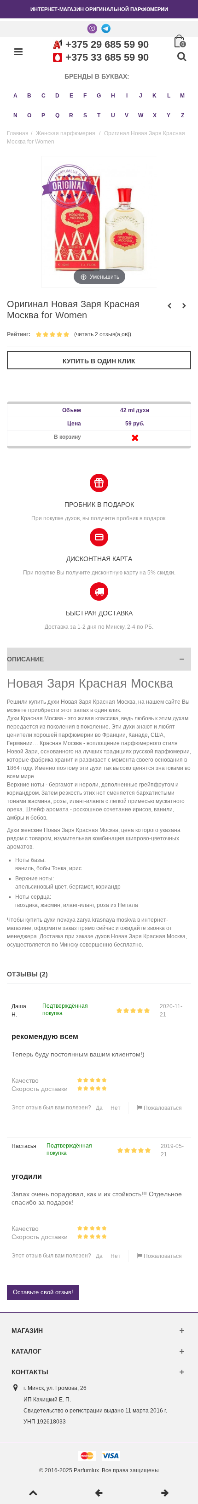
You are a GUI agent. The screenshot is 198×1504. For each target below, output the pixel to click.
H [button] (113, 95)
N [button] (15, 115)
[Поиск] (181, 57)
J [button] (140, 95)
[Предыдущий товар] (99, 1493)
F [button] (85, 95)
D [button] (57, 95)
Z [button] (182, 115)
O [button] (29, 115)
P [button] (43, 115)
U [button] (113, 115)
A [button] (15, 95)
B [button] (29, 95)
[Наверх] (33, 1493)
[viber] (92, 28)
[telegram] (106, 28)
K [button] (154, 95)
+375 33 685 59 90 (107, 57)
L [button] (168, 95)
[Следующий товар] (165, 1493)
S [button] (85, 115)
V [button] (126, 115)
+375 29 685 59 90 (107, 44)
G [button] (99, 95)
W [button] (140, 115)
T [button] (98, 115)
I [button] (127, 95)
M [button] (182, 95)
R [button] (71, 115)
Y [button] (168, 115)
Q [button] (57, 115)
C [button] (43, 95)
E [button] (71, 95)
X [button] (155, 115)
